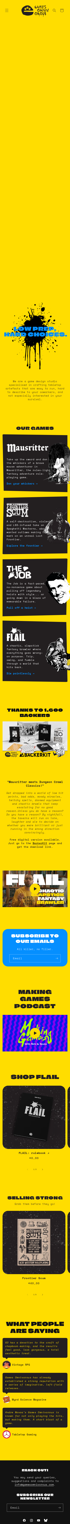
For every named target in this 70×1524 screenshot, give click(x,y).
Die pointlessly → (20, 673)
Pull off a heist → (21, 608)
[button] (7, 10)
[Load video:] (35, 889)
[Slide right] (42, 1169)
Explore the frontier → (24, 545)
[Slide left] (27, 1169)
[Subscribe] (56, 958)
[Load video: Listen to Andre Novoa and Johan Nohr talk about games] (35, 1033)
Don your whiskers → (22, 483)
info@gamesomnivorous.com (34, 1484)
